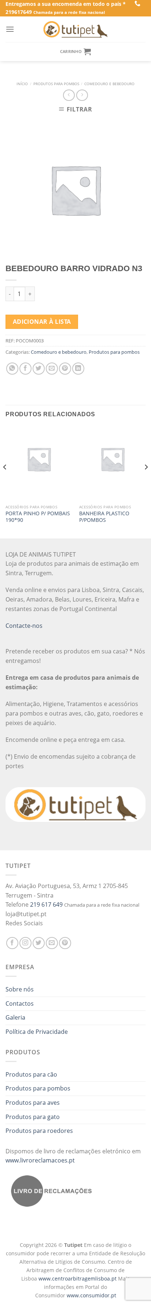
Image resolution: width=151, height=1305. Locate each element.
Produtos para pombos (56, 83)
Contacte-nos (24, 626)
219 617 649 (46, 904)
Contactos (19, 1003)
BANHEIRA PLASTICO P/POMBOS (104, 516)
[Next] (146, 481)
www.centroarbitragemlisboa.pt (78, 1278)
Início (22, 83)
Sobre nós (19, 989)
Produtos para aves (32, 1103)
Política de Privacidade (36, 1032)
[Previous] (5, 481)
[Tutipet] (75, 29)
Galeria (15, 1017)
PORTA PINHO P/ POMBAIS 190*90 (37, 516)
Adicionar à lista (42, 322)
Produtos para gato (32, 1117)
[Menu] (9, 29)
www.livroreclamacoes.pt (40, 1160)
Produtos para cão (31, 1074)
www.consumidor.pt (91, 1295)
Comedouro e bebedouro (109, 83)
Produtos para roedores (39, 1131)
